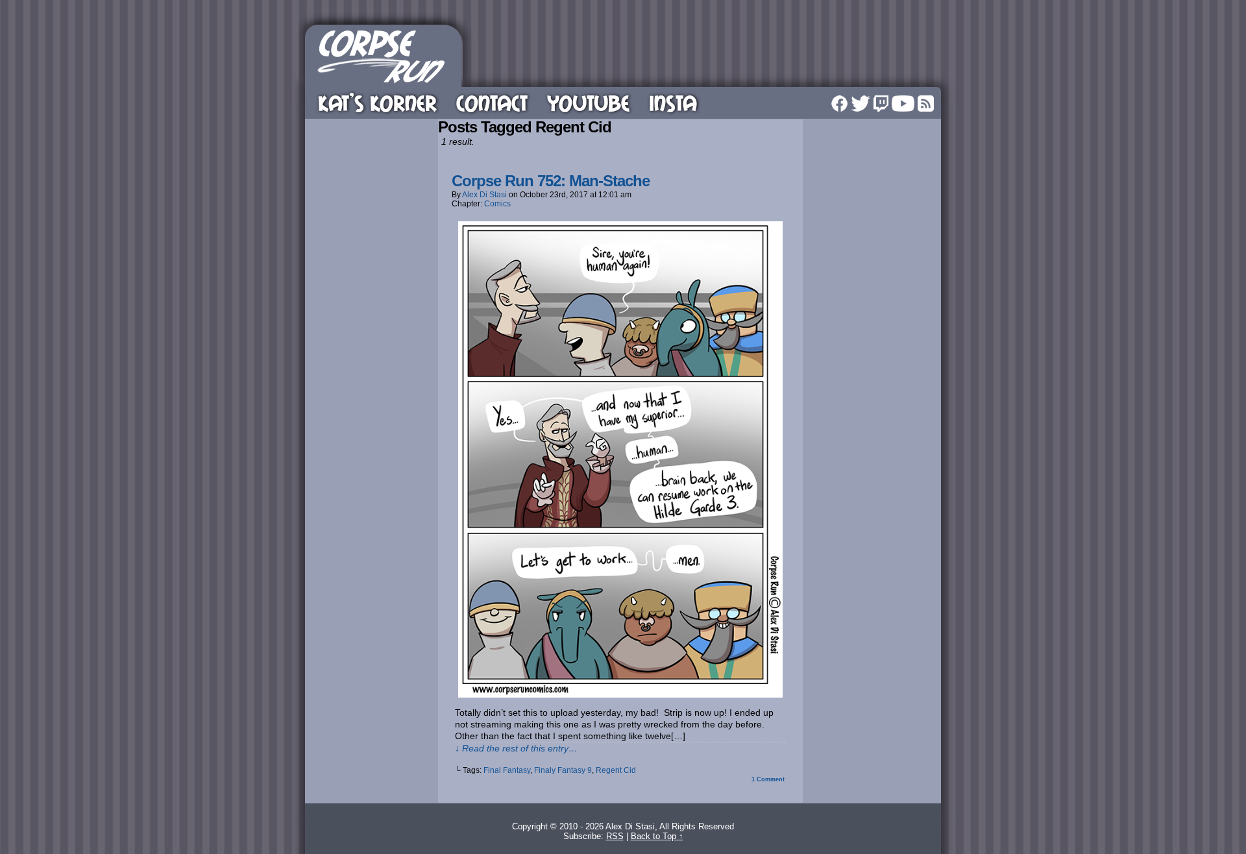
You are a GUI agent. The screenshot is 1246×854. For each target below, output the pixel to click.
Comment (768, 779)
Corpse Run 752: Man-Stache (551, 180)
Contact (492, 103)
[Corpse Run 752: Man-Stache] (620, 694)
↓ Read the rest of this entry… (516, 748)
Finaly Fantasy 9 (563, 770)
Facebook (839, 103)
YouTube (588, 103)
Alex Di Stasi (484, 194)
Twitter (860, 103)
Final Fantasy (506, 770)
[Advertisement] (703, 54)
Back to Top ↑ (657, 836)
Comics (497, 203)
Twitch (880, 103)
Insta (673, 103)
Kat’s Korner (377, 103)
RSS (926, 103)
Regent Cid (616, 770)
